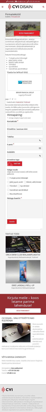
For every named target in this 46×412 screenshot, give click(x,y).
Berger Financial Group (25, 92)
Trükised (27, 102)
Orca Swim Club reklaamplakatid (23, 254)
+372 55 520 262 (34, 1)
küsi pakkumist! (17, 368)
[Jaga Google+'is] (15, 99)
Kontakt (11, 1)
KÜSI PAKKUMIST (26, 33)
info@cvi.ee (21, 1)
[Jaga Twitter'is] (12, 99)
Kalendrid (19, 102)
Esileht (7, 17)
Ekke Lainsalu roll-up (23, 285)
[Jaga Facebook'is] (10, 99)
